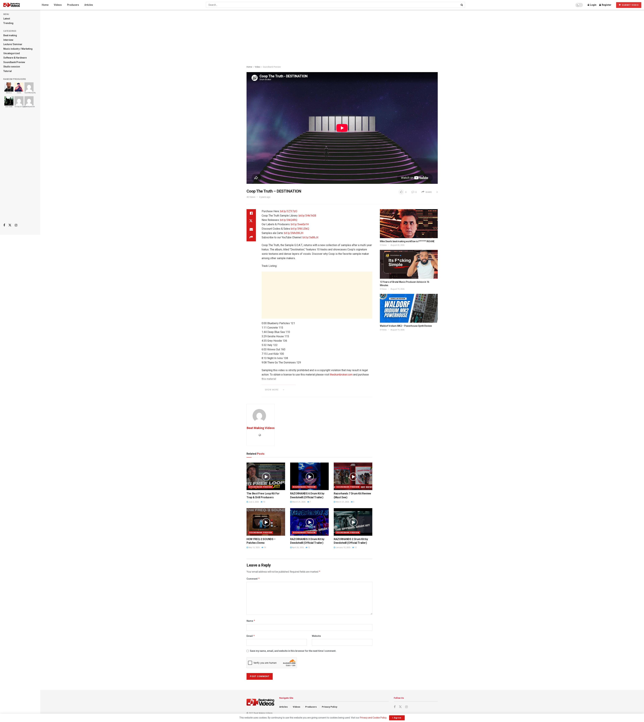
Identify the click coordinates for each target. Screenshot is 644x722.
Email (251, 635)
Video (257, 67)
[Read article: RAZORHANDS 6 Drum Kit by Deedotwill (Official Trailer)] (309, 476)
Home (45, 5)
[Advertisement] (20, 168)
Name (251, 620)
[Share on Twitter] (251, 221)
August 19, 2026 (397, 289)
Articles (88, 5)
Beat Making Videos (261, 428)
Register (606, 5)
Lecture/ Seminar (12, 44)
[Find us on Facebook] (4, 225)
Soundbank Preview (14, 62)
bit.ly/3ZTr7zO (288, 211)
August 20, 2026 (397, 245)
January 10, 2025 (342, 547)
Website (316, 636)
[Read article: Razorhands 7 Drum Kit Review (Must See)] (353, 476)
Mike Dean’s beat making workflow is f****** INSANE (407, 241)
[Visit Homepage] (18, 5)
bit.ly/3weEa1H (300, 224)
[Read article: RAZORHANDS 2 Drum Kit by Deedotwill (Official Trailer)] (353, 522)
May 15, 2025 (254, 547)
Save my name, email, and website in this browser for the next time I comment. (293, 651)
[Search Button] (462, 5)
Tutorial (7, 71)
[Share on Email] (251, 229)
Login (592, 5)
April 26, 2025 (298, 547)
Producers (73, 5)
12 (308, 547)
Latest (6, 18)
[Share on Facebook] (251, 213)
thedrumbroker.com (341, 374)
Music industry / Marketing (18, 48)
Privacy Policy (329, 707)
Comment (253, 578)
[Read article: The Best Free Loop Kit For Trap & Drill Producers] (266, 476)
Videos (58, 5)
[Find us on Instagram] (16, 225)
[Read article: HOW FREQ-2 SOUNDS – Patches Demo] (266, 522)
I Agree (396, 717)
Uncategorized (11, 53)
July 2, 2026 (253, 502)
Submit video (630, 5)
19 (264, 547)
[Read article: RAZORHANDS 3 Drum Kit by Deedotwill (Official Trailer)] (309, 522)
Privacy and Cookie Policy (373, 717)
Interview (8, 40)
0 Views (383, 245)
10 (263, 502)
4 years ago (264, 197)
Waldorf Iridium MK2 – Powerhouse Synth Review (406, 326)
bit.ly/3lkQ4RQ (288, 220)
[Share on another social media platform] (251, 237)
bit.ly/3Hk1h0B (307, 215)
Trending (8, 23)
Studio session (11, 66)
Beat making (10, 35)
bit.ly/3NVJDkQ (300, 228)
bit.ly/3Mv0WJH (293, 233)
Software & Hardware (15, 57)
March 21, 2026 (298, 502)
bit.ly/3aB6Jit (310, 237)
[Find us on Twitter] (9, 225)
